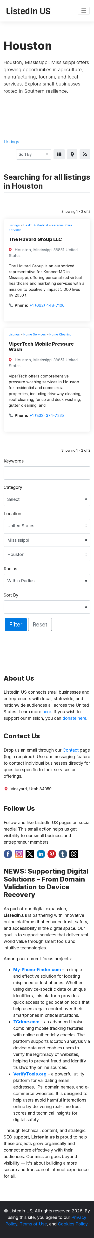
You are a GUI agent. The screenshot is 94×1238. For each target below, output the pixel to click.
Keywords (14, 460)
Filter (15, 624)
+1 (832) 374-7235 (46, 415)
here (46, 711)
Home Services (34, 334)
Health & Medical (35, 225)
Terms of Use (33, 1223)
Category (13, 487)
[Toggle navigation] (84, 11)
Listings (11, 141)
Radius (10, 568)
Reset (40, 624)
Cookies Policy (72, 1223)
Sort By (11, 595)
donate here (74, 718)
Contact (71, 750)
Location (12, 513)
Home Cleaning (60, 334)
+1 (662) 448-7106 (47, 305)
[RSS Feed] (85, 154)
